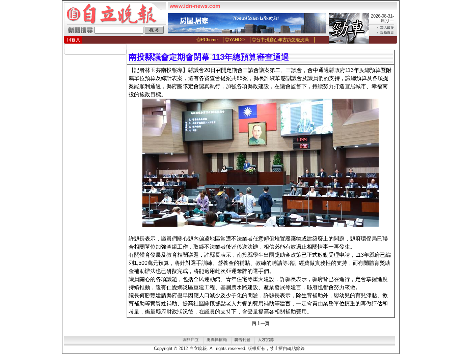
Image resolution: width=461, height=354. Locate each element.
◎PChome (207, 39)
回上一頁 (260, 323)
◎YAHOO (235, 39)
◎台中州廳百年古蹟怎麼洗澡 (280, 39)
